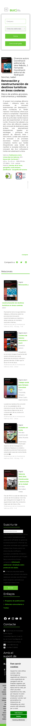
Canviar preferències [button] (18, 720)
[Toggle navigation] (6, 9)
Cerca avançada (15, 44)
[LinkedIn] (26, 262)
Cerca (15, 36)
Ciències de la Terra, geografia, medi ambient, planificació (12, 167)
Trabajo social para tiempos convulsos (24, 385)
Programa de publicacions (14, 601)
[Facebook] (17, 262)
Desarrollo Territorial (10, 159)
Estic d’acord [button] (18, 713)
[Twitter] (21, 262)
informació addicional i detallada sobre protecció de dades (13, 564)
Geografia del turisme (19, 169)
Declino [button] (18, 716)
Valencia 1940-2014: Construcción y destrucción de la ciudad (24, 479)
